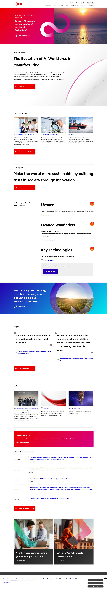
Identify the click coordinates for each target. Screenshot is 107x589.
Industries (48, 5)
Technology (82, 5)
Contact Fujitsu (21, 560)
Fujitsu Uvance (48, 215)
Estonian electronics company (50, 134)
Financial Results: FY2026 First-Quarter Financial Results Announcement (49, 498)
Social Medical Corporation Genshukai (25, 134)
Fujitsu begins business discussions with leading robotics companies (27, 409)
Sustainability (91, 5)
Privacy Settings (95, 580)
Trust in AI (46, 408)
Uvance (66, 5)
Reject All (96, 583)
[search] (92, 2)
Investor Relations (70, 2)
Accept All (95, 586)
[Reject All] (72, 578)
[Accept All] (49, 578)
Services (55, 5)
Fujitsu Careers (62, 560)
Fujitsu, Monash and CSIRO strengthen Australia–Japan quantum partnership (50, 478)
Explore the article (24, 35)
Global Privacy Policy (7, 582)
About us (57, 2)
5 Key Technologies (49, 260)
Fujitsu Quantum (75, 408)
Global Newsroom (24, 442)
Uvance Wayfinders (74, 5)
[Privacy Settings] (14, 580)
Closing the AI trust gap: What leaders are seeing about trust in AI (76, 359)
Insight (61, 5)
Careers (78, 2)
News (64, 2)
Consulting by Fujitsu (49, 240)
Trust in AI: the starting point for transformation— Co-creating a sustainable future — (35, 352)
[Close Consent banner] (105, 577)
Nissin (72, 134)
